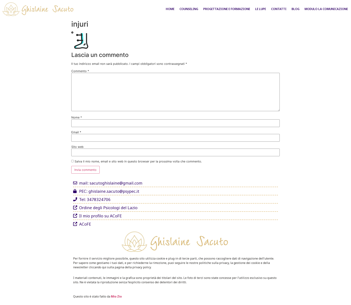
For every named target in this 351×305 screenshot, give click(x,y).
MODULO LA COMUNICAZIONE (326, 9)
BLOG (295, 9)
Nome (76, 117)
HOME (170, 9)
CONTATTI (278, 9)
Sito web (77, 146)
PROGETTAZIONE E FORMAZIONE (226, 9)
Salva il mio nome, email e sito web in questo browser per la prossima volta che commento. (138, 161)
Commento (80, 71)
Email (76, 132)
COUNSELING (189, 9)
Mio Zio (116, 296)
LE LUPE (260, 9)
